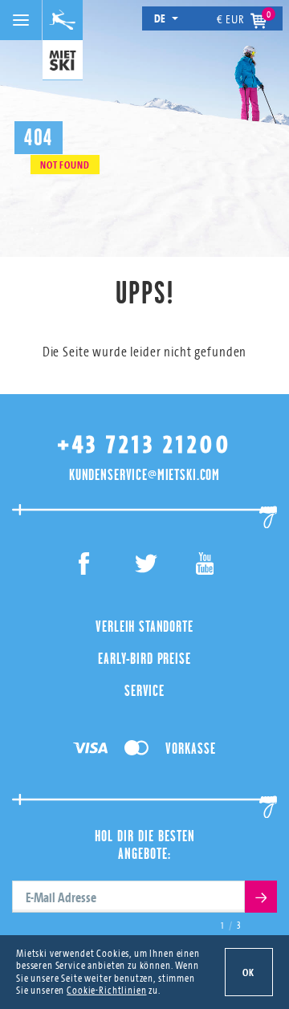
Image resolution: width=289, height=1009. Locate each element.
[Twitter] (145, 566)
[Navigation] (21, 20)
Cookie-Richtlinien (106, 989)
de (160, 18)
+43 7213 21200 (144, 444)
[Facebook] (85, 566)
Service (144, 690)
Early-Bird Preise (144, 658)
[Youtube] (205, 566)
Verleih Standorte (144, 626)
